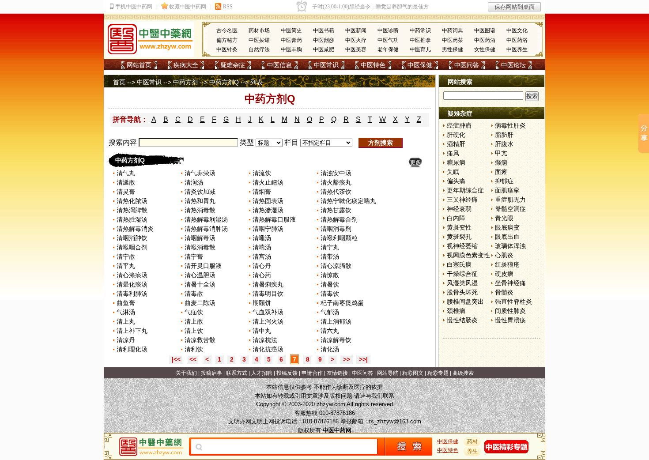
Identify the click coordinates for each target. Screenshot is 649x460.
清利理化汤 (132, 349)
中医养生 (517, 49)
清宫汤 (262, 256)
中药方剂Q (224, 82)
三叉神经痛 (462, 199)
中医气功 (388, 40)
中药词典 (452, 30)
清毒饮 (330, 293)
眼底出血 (507, 236)
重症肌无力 (510, 199)
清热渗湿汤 (268, 210)
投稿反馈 (287, 373)
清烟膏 (262, 191)
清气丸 (126, 173)
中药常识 (420, 30)
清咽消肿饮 (132, 237)
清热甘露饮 (336, 210)
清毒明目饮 (268, 293)
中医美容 (355, 49)
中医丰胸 (291, 49)
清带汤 (330, 256)
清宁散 (126, 256)
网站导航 (387, 373)
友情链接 (337, 373)
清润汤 (194, 182)
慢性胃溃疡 (510, 320)
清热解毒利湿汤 (206, 219)
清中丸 (262, 330)
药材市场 (259, 30)
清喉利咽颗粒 (339, 237)
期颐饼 (262, 302)
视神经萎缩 (462, 245)
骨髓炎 (504, 292)
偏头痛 (456, 181)
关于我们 (186, 373)
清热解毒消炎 (135, 228)
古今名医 (227, 30)
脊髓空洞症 (510, 208)
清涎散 (126, 182)
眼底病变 (507, 227)
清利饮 (194, 349)
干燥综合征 (462, 273)
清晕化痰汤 (132, 284)
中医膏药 (291, 40)
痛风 (453, 153)
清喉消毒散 (200, 247)
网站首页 (139, 64)
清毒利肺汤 (132, 293)
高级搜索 (463, 373)
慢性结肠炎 (462, 320)
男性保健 (452, 49)
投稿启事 (211, 373)
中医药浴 (517, 40)
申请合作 (312, 373)
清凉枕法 (265, 339)
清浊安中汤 (336, 173)
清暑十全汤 (200, 284)
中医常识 (326, 64)
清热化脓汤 (132, 200)
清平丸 (126, 265)
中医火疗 (355, 40)
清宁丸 (330, 247)
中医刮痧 (323, 40)
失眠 (453, 171)
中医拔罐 (259, 40)
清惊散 (330, 275)
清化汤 (330, 349)
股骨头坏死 (462, 292)
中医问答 (466, 64)
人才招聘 (261, 373)
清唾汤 (262, 237)
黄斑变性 (459, 227)
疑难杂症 (232, 64)
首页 (119, 82)
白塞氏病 (459, 264)
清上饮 (194, 330)
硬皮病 (504, 273)
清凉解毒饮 (336, 339)
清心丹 (262, 265)
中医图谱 (484, 30)
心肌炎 (504, 255)
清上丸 (126, 321)
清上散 (194, 321)
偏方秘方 (227, 40)
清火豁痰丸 (336, 182)
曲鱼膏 (126, 302)
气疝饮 (194, 312)
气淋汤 (126, 312)
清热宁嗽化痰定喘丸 (348, 200)
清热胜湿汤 (132, 219)
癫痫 (501, 162)
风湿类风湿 (462, 283)
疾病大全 (186, 64)
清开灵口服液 (203, 265)
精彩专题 (438, 373)
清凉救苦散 (200, 339)
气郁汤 (330, 312)
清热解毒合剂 (339, 219)
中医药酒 (484, 40)
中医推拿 (420, 40)
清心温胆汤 (200, 275)
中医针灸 (227, 49)
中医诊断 (388, 30)
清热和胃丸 (200, 200)
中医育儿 (420, 49)
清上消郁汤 (336, 321)
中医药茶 (452, 40)
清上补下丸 (132, 330)
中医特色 (373, 64)
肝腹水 (504, 143)
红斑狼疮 (507, 264)
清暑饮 (330, 284)
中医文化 (517, 30)
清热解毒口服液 (274, 219)
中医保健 (420, 64)
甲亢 (501, 153)
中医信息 (279, 64)
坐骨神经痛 (510, 283)
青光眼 (504, 218)
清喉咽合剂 (132, 247)
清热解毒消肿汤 (206, 228)
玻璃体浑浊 (510, 245)
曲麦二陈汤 (200, 302)
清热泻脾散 (132, 210)
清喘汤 (262, 247)
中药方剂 (185, 82)
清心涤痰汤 (132, 275)
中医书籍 (323, 30)
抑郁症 (504, 181)
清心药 (262, 275)
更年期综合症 (465, 190)
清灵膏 (126, 191)
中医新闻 (355, 30)
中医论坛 (513, 64)
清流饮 (262, 173)
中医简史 (291, 30)
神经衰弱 (459, 208)
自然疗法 (259, 49)
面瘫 (501, 171)
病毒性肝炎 (510, 125)
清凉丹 (126, 339)
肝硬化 (456, 134)
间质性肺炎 (510, 310)
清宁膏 (194, 256)
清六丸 (330, 330)
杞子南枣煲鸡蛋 (342, 302)
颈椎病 (456, 310)
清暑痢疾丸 (268, 284)
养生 (472, 451)
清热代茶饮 (336, 191)
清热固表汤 (268, 200)
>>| (363, 359)
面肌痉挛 (507, 190)
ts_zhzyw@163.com (395, 421)
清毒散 (194, 293)
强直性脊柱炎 (513, 301)
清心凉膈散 (336, 265)
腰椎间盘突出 (465, 301)
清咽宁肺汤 (268, 228)
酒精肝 (456, 143)
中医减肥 (323, 49)
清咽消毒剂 (336, 228)
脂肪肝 (504, 134)
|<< (176, 359)
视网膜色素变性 (468, 255)
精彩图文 (412, 373)
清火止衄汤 (268, 182)
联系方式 (236, 373)
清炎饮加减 (200, 191)
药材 (472, 441)
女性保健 (484, 49)
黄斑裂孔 (459, 236)
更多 (415, 162)
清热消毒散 (200, 210)
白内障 (456, 218)
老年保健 (388, 49)
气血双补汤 (268, 312)
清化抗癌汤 (268, 349)
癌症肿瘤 (459, 125)
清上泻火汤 (268, 321)
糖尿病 (456, 162)
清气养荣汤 (200, 173)
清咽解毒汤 (200, 237)
